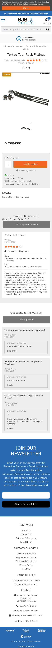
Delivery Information (26, 553)
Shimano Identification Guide (26, 580)
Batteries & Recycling (26, 538)
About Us (26, 530)
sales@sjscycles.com (27, 610)
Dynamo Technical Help (26, 584)
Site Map (26, 569)
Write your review (26, 63)
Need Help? (26, 542)
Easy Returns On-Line (26, 557)
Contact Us (26, 534)
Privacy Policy (26, 565)
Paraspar (31, 646)
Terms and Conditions (26, 561)
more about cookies (36, 4)
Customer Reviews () (14, 60)
